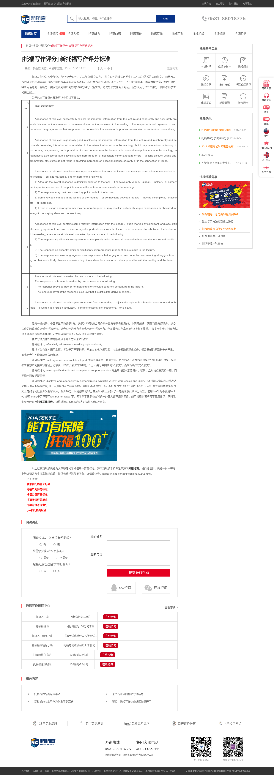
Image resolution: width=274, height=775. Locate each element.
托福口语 (115, 33)
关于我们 (25, 771)
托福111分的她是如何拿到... (217, 130)
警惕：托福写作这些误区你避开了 (131, 701)
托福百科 (178, 33)
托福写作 (157, 33)
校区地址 (219, 3)
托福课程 (52, 33)
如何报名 (233, 3)
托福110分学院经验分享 (215, 138)
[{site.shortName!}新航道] (34, 19)
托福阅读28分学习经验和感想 (219, 228)
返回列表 (172, 68)
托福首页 (31, 33)
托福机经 (198, 33)
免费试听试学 (140, 723)
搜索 (165, 18)
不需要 (64, 557)
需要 (46, 557)
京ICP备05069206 (241, 771)
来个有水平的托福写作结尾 (128, 694)
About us (37, 771)
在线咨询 (160, 588)
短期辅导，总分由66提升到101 (220, 214)
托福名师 (73, 33)
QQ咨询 (125, 588)
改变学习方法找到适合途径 (217, 221)
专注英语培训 (94, 723)
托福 (35, 45)
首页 (28, 45)
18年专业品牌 (48, 723)
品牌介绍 (206, 3)
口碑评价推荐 (187, 723)
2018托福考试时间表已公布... (218, 146)
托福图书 (240, 33)
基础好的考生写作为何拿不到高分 (53, 701)
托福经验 (219, 33)
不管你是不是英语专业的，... (218, 162)
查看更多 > (171, 607)
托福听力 (94, 33)
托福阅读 (136, 33)
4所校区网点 (233, 723)
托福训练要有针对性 (214, 236)
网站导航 (247, 3)
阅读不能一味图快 (212, 243)
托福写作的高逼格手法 (47, 694)
